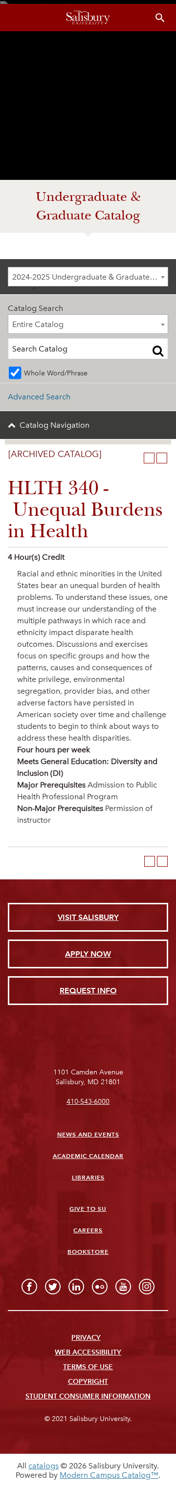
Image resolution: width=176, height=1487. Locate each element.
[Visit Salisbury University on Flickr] (100, 1286)
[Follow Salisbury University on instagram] (146, 1286)
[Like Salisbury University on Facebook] (29, 1286)
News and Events (88, 1134)
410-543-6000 (88, 1101)
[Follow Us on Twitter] (53, 1286)
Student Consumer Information (88, 1396)
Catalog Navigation (54, 425)
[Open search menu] (160, 18)
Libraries (88, 1177)
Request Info (88, 990)
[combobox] (88, 276)
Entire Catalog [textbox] (38, 324)
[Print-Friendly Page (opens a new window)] (149, 458)
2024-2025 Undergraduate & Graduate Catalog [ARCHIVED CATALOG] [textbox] (90, 277)
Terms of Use (88, 1367)
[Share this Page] (136, 458)
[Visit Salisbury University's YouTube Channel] (123, 1286)
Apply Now (88, 954)
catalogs (43, 1465)
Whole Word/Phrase (56, 373)
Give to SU (88, 1208)
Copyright (88, 1382)
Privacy (86, 1338)
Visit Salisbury (88, 917)
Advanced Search (39, 396)
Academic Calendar (88, 1155)
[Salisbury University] (88, 17)
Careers (88, 1230)
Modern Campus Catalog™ (109, 1475)
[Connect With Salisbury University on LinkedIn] (76, 1286)
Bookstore (88, 1251)
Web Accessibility (88, 1352)
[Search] (158, 350)
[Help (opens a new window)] (161, 458)
